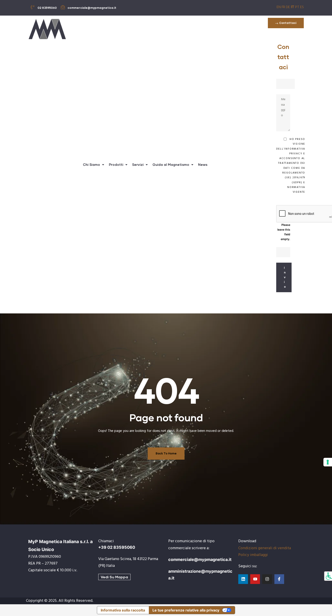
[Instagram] (267, 579)
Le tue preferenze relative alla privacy (185, 610)
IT (292, 7)
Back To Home (166, 453)
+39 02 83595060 (116, 547)
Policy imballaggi (253, 555)
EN (279, 7)
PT (297, 7)
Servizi (138, 164)
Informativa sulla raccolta (123, 610)
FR (283, 7)
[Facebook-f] (279, 579)
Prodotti (116, 164)
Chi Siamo (91, 164)
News (202, 164)
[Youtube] (255, 579)
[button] (286, 23)
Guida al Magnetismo (170, 164)
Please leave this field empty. (283, 232)
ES (302, 7)
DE (288, 7)
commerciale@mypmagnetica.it (199, 559)
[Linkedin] (243, 579)
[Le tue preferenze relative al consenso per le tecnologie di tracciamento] (327, 462)
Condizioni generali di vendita (264, 548)
